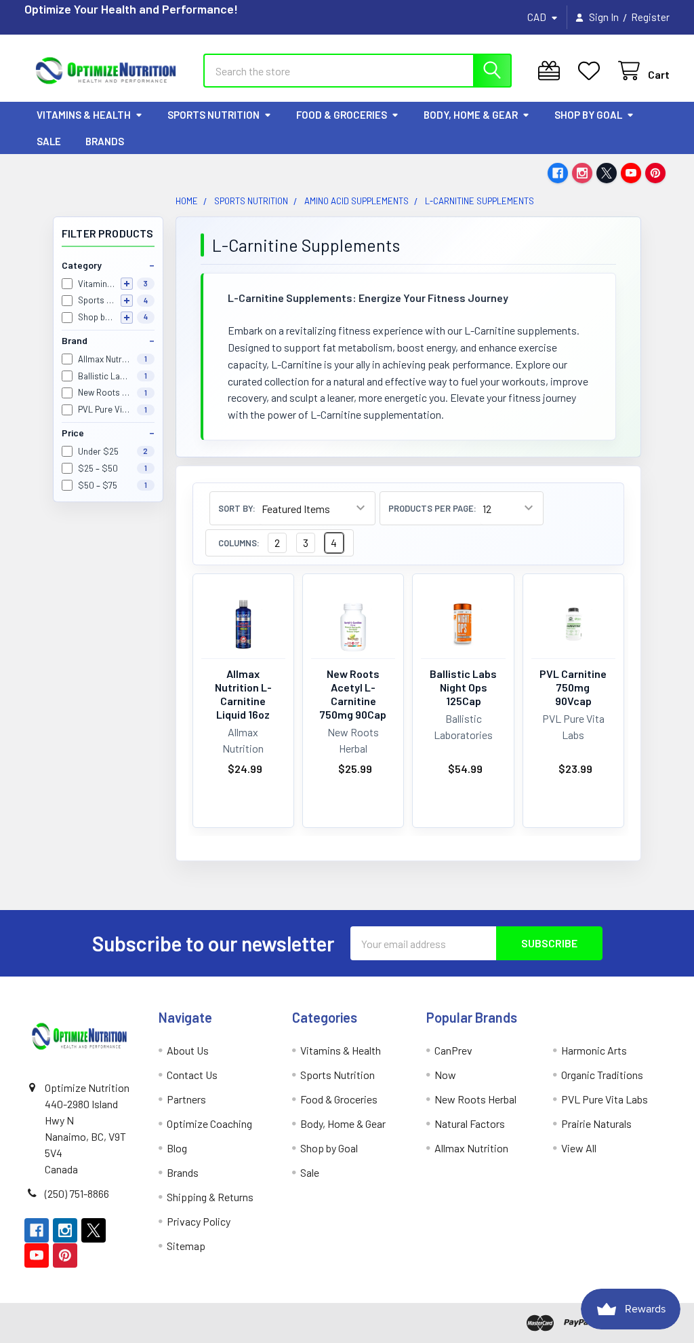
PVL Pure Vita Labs (604, 1099)
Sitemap (186, 1245)
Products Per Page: (432, 508)
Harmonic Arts (594, 1050)
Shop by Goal (588, 115)
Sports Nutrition (213, 115)
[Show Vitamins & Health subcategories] (127, 284)
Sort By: (237, 508)
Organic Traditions (602, 1074)
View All (578, 1147)
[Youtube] (631, 173)
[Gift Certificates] (552, 70)
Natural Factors (469, 1123)
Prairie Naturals (596, 1123)
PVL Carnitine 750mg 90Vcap (573, 687)
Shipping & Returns (210, 1196)
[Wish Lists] (592, 70)
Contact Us (192, 1074)
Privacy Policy (198, 1221)
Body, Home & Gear (471, 115)
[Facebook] (558, 173)
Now (445, 1074)
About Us (188, 1050)
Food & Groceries (341, 115)
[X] (606, 173)
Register (650, 17)
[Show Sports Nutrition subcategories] (127, 301)
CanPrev (453, 1050)
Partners (186, 1099)
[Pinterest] (655, 173)
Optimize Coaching (209, 1123)
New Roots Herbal (475, 1099)
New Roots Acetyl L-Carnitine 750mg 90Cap (353, 694)
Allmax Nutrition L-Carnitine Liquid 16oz (243, 694)
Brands (104, 141)
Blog (177, 1147)
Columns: (239, 543)
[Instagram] (582, 173)
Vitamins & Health (84, 115)
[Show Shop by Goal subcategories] (127, 317)
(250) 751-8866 (77, 1193)
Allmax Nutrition (471, 1147)
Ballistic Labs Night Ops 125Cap (463, 687)
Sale (49, 141)
